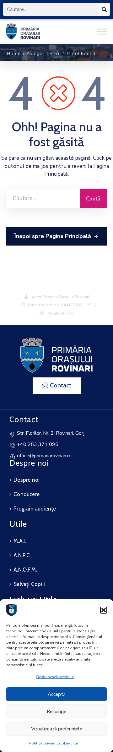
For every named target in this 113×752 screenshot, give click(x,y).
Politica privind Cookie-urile (53, 743)
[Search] (104, 9)
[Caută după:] (43, 198)
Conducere (26, 494)
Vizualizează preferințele (56, 729)
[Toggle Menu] (102, 31)
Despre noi (26, 480)
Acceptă (57, 694)
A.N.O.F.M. (25, 570)
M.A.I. (19, 541)
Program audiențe (34, 509)
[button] (103, 610)
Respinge (56, 711)
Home (13, 53)
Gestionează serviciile (55, 676)
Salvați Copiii (29, 584)
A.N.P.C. (22, 555)
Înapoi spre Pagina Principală (52, 236)
